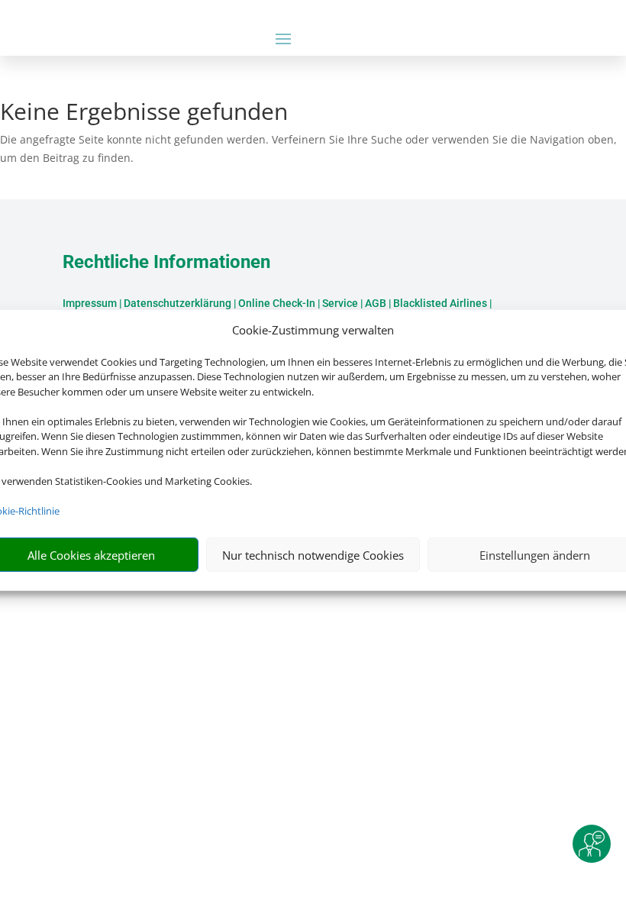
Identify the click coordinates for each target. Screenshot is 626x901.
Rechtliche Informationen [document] (166, 263)
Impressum (90, 303)
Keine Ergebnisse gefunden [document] (144, 113)
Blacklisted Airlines (440, 303)
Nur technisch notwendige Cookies (313, 555)
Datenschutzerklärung (177, 303)
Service (340, 303)
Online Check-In (276, 303)
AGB (375, 303)
